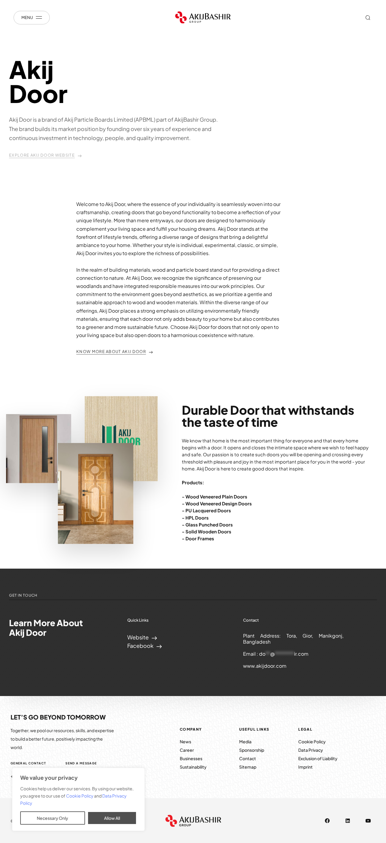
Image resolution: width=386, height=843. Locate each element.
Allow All (112, 818)
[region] (78, 799)
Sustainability (193, 766)
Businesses (191, 758)
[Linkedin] (347, 820)
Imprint (305, 766)
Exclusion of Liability (317, 758)
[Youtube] (368, 820)
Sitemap (247, 766)
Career (187, 750)
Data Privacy (310, 750)
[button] (367, 17)
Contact (247, 758)
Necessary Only (52, 818)
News (186, 741)
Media (245, 741)
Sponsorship (251, 750)
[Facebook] (327, 820)
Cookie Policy (80, 795)
